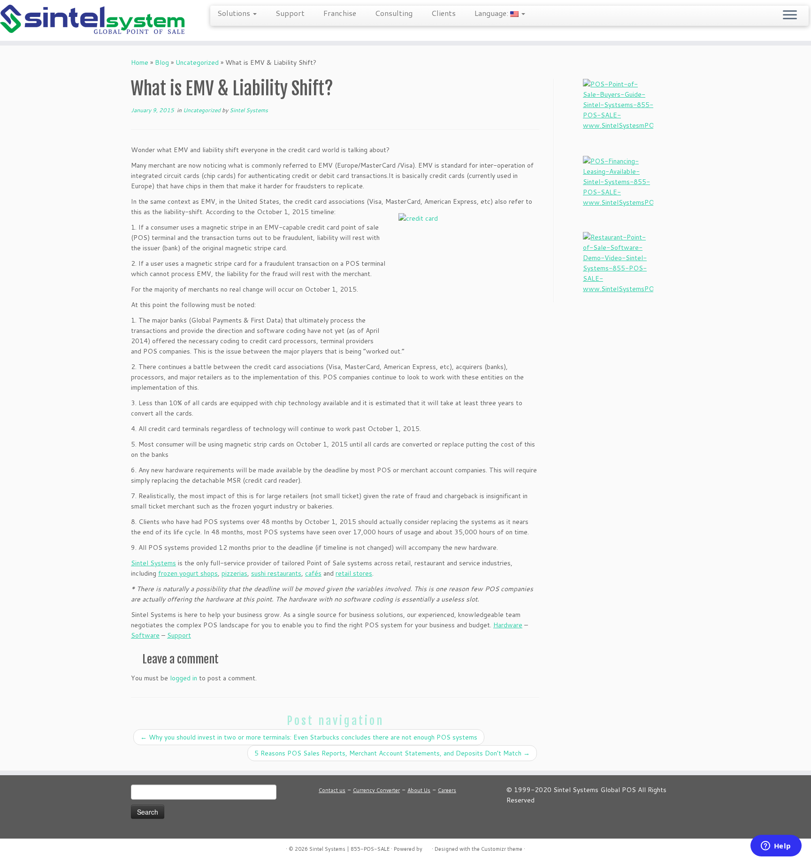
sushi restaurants (276, 573)
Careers (447, 790)
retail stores (354, 573)
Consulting (394, 13)
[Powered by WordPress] (427, 847)
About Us (418, 790)
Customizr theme (501, 849)
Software (145, 635)
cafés (313, 573)
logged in (183, 678)
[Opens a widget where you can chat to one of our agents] (776, 846)
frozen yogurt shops (188, 573)
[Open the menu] (790, 15)
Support (290, 13)
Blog (162, 62)
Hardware (507, 625)
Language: (492, 13)
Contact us (332, 790)
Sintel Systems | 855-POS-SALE (349, 849)
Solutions (234, 13)
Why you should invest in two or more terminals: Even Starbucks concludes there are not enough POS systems (308, 737)
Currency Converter (376, 790)
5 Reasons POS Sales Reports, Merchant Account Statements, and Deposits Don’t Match (392, 753)
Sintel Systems (249, 110)
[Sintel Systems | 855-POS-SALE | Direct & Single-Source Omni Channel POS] (93, 20)
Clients (443, 13)
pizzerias (234, 573)
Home (139, 62)
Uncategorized (197, 62)
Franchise (339, 13)
